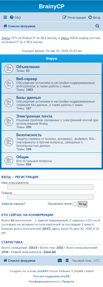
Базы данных (28, 97)
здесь (65, 38)
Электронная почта (34, 116)
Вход (6, 177)
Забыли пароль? (13, 203)
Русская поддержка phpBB (51, 276)
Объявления (28, 67)
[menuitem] (15, 17)
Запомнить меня (60, 203)
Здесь (5, 38)
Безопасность (29, 135)
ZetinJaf (49, 252)
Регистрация (26, 177)
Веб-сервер (26, 79)
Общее (22, 157)
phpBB (42, 271)
